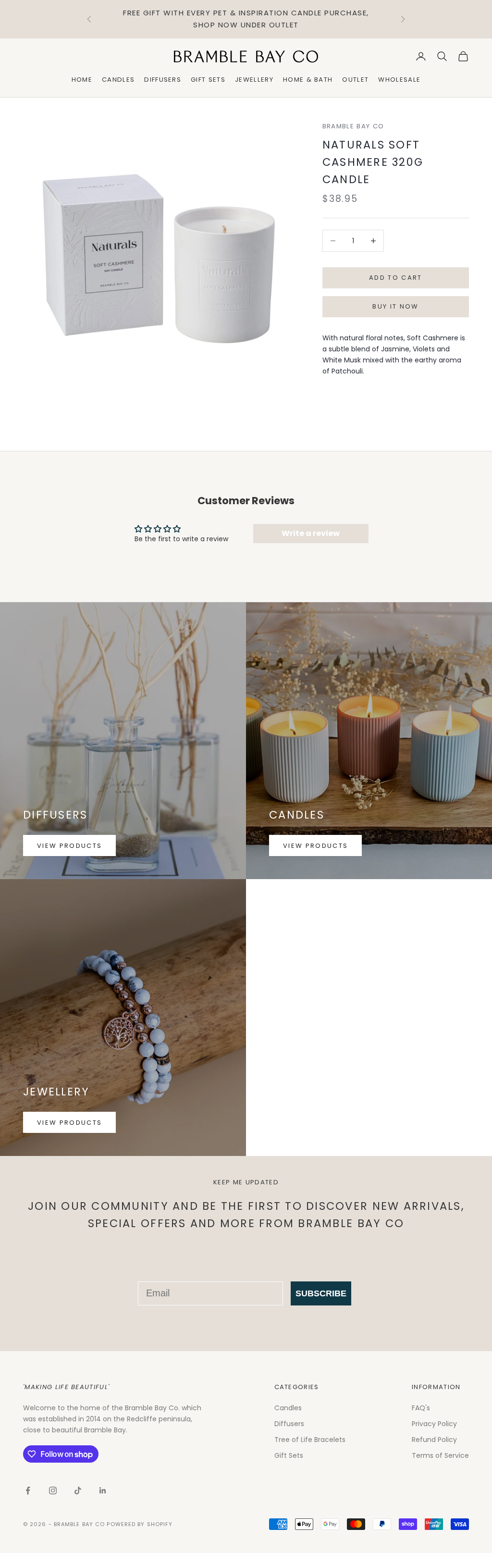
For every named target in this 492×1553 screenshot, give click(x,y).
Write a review (311, 533)
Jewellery (254, 79)
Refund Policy (434, 1439)
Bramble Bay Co (353, 126)
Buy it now (395, 306)
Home (82, 79)
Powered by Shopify (139, 1524)
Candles (118, 79)
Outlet (355, 79)
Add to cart (395, 277)
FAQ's (421, 1408)
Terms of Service (440, 1455)
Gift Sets (208, 79)
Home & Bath (308, 79)
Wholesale (399, 79)
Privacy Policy (434, 1424)
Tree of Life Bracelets (309, 1439)
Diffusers (162, 79)
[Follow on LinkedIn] (103, 1490)
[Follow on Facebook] (28, 1490)
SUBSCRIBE (320, 1293)
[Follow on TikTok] (78, 1490)
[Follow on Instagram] (53, 1490)
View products (69, 845)
